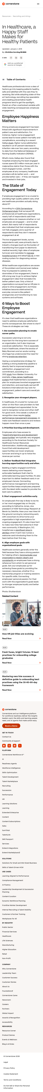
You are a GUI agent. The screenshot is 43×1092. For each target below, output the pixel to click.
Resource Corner (9, 1031)
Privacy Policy (9, 1068)
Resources (6, 16)
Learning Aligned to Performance (15, 876)
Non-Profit (6, 958)
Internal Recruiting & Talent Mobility (16, 910)
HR (3, 799)
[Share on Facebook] (11, 57)
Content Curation (9, 896)
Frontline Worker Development (14, 905)
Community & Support (11, 741)
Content (5, 817)
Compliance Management (12, 880)
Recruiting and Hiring (21, 16)
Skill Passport (7, 839)
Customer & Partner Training (13, 914)
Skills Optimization (9, 772)
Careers (5, 1004)
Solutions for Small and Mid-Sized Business (19, 863)
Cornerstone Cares (9, 995)
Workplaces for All (9, 919)
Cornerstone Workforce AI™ (13, 755)
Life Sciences (7, 940)
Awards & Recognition (11, 1018)
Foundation (6, 991)
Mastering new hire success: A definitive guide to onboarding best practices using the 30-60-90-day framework (21, 673)
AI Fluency (6, 885)
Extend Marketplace (10, 852)
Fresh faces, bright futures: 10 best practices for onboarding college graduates (17, 648)
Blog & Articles (8, 1044)
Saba (4, 826)
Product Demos (8, 1035)
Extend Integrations (10, 848)
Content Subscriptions (11, 821)
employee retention (18, 356)
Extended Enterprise (10, 812)
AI (3, 759)
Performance (7, 795)
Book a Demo (11, 726)
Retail (4, 954)
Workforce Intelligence (11, 768)
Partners (5, 1009)
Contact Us (6, 737)
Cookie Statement (11, 1074)
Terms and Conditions (12, 1080)
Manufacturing (8, 945)
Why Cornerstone (9, 969)
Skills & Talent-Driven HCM (12, 867)
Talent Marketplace (10, 781)
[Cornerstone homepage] (21, 709)
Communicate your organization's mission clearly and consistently (19, 558)
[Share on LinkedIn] (16, 57)
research (32, 445)
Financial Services (9, 932)
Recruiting (6, 786)
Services (5, 844)
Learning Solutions (9, 804)
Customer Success (9, 978)
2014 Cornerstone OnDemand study (17, 210)
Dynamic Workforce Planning (13, 901)
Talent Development (10, 777)
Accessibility (7, 1022)
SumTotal (6, 830)
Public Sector (7, 927)
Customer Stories (9, 982)
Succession (6, 790)
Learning (5, 808)
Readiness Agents (9, 763)
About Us (5, 986)
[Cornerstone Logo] (10, 4)
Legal (6, 1062)
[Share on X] (21, 57)
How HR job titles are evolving (15, 599)
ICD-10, (30, 255)
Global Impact (8, 1013)
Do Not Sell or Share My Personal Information (17, 1087)
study (10, 143)
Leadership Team (9, 973)
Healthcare (6, 936)
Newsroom (6, 1000)
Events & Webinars (9, 1039)
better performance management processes (19, 416)
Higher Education (9, 949)
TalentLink (6, 835)
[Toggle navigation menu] (37, 4)
